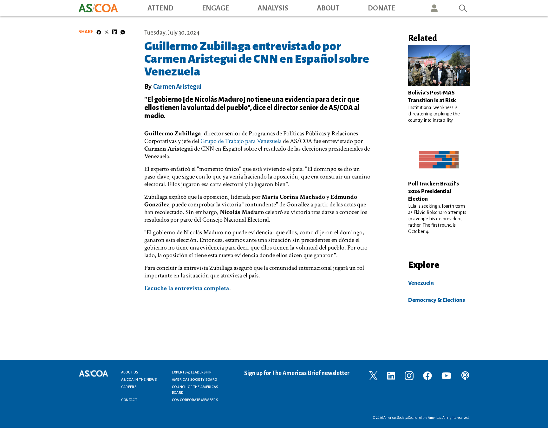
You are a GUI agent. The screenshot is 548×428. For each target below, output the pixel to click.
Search (463, 8)
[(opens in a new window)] (373, 375)
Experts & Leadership (192, 372)
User (434, 8)
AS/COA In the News (139, 379)
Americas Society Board (194, 379)
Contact (129, 400)
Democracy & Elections (436, 300)
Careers (129, 387)
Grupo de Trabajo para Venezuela (241, 141)
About (328, 8)
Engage (215, 8)
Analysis (273, 8)
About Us (129, 372)
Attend (160, 8)
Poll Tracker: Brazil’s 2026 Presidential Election (433, 191)
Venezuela (421, 283)
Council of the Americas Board (195, 389)
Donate (381, 8)
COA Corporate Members (195, 400)
